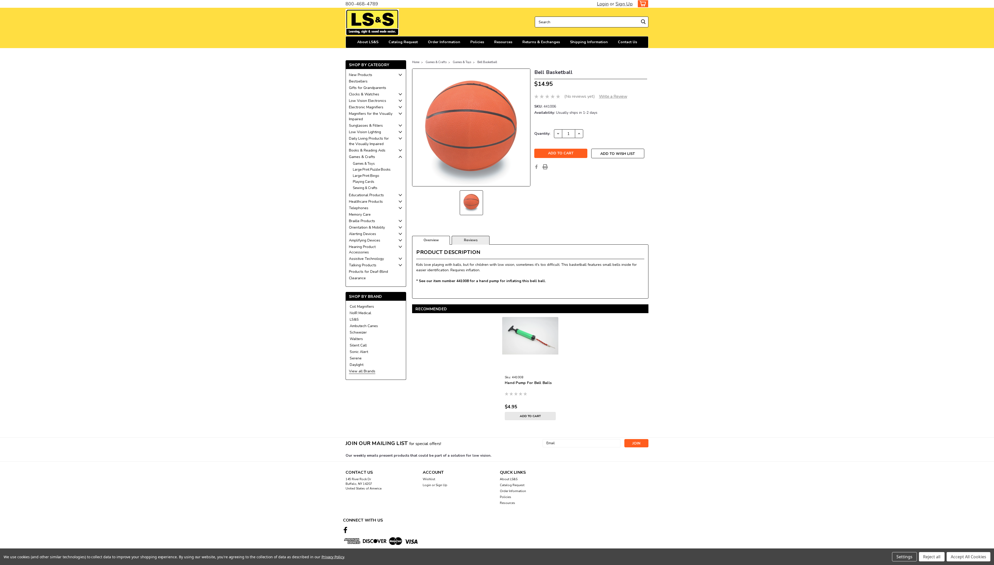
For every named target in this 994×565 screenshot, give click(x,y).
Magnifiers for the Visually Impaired (370, 116)
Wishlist (429, 479)
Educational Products (366, 195)
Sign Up (624, 4)
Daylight (356, 364)
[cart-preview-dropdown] (641, 3)
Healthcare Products (366, 201)
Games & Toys (364, 163)
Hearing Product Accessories (362, 249)
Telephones (358, 208)
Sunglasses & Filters (366, 125)
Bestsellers (358, 81)
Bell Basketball (487, 62)
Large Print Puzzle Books (372, 169)
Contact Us (627, 42)
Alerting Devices (362, 233)
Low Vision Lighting (365, 132)
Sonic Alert (359, 351)
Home (415, 62)
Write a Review (613, 96)
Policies (477, 42)
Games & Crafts (362, 156)
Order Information (444, 42)
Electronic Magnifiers (366, 107)
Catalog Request (403, 42)
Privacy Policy (332, 556)
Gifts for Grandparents (367, 87)
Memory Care (360, 214)
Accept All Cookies (968, 557)
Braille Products (362, 221)
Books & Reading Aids (367, 150)
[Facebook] (536, 166)
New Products (360, 74)
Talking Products (362, 265)
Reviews (471, 240)
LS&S (354, 319)
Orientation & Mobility (367, 227)
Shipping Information (589, 42)
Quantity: (542, 133)
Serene (356, 358)
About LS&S (367, 42)
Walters (356, 338)
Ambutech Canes (364, 325)
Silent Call (358, 345)
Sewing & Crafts (365, 188)
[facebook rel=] (345, 530)
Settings (904, 557)
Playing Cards (363, 181)
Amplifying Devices (364, 240)
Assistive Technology (366, 258)
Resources (503, 42)
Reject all (931, 557)
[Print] (545, 166)
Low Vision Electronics (367, 100)
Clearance (357, 278)
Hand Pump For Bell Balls (528, 382)
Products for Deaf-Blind (368, 271)
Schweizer (358, 332)
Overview (431, 240)
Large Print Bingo (366, 176)
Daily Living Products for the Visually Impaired (369, 141)
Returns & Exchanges (541, 42)
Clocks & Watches (364, 94)
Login (603, 4)
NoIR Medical (360, 313)
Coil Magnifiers (362, 306)
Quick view (530, 369)
